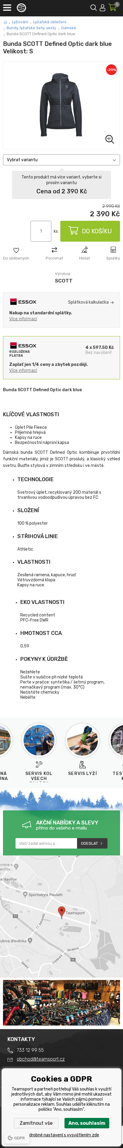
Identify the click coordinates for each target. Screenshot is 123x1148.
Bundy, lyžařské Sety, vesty (31, 28)
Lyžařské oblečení (49, 22)
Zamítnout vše (36, 1123)
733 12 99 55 (30, 1050)
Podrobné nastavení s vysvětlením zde (61, 1135)
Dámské (68, 28)
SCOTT (64, 281)
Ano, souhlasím (86, 1123)
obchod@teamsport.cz (41, 1059)
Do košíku (97, 231)
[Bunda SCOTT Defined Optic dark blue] (61, 105)
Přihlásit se (102, 7)
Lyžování (20, 22)
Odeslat (89, 843)
